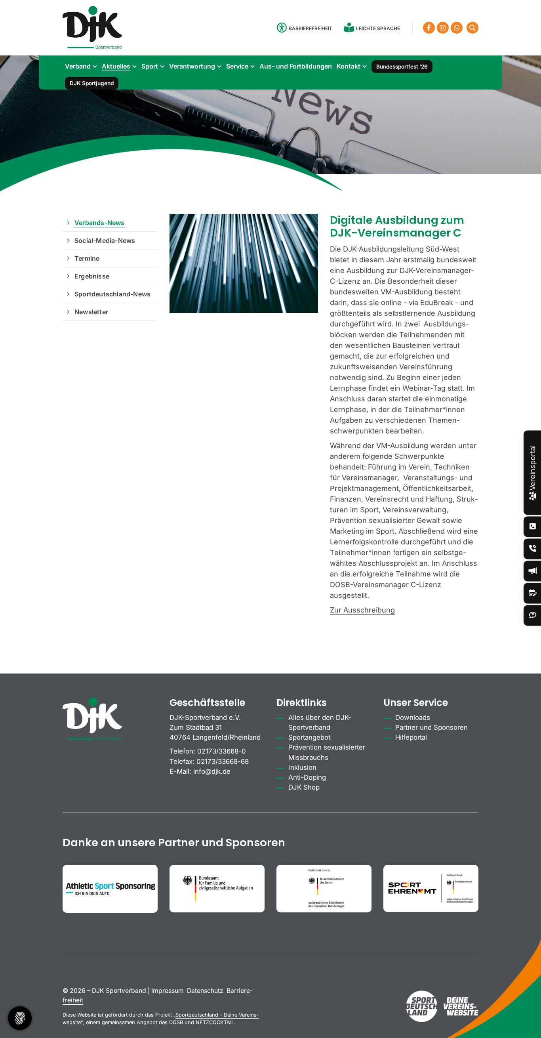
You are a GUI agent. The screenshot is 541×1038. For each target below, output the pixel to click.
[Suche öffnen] (472, 28)
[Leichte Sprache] (350, 27)
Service (237, 66)
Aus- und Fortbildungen (295, 66)
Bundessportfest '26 (402, 66)
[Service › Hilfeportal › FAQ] (532, 615)
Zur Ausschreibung (362, 610)
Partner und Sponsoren (431, 727)
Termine (86, 258)
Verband (78, 66)
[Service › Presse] (533, 571)
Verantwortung (192, 66)
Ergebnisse (91, 276)
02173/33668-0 (221, 751)
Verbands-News (99, 223)
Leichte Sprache (378, 28)
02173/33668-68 (222, 761)
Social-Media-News (104, 240)
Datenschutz (205, 990)
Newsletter (91, 312)
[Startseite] (92, 28)
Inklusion (302, 767)
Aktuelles (116, 66)
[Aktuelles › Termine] (533, 593)
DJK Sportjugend (92, 83)
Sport (149, 66)
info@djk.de (211, 771)
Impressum (167, 990)
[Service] (533, 526)
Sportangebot (309, 737)
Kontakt (348, 66)
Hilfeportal (411, 737)
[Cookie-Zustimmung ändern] (20, 1018)
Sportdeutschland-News (112, 294)
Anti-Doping (307, 777)
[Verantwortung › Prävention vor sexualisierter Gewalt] (532, 549)
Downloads (412, 717)
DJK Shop (304, 787)
